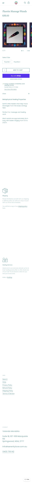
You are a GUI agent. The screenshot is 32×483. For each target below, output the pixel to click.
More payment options (16, 79)
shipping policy (22, 206)
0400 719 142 (8, 451)
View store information (10, 89)
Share (4, 94)
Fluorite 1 (7, 62)
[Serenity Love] (16, 2)
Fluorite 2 (17, 62)
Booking (9, 277)
